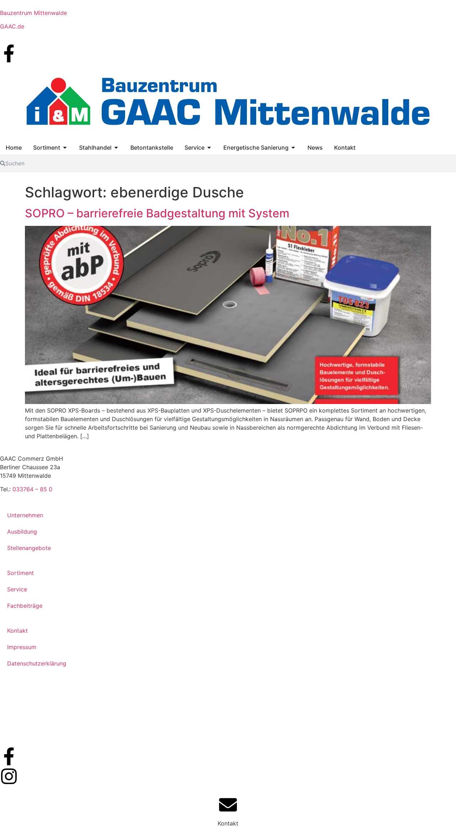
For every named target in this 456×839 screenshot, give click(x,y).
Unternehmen (25, 515)
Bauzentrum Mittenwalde (33, 12)
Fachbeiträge (24, 605)
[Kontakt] (228, 805)
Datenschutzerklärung (36, 663)
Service (17, 589)
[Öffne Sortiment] (65, 147)
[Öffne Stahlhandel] (116, 147)
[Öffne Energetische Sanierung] (293, 147)
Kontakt (17, 630)
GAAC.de (12, 26)
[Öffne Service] (209, 147)
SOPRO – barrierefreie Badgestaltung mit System (157, 213)
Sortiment (20, 572)
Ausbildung (22, 531)
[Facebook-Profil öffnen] (9, 53)
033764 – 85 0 (32, 489)
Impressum (21, 647)
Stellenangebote (29, 547)
